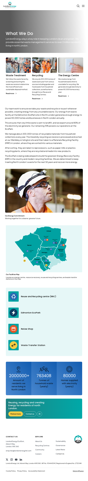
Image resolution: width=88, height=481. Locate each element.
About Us (38, 441)
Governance (60, 445)
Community (39, 450)
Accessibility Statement (36, 471)
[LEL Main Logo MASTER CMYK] (9, 2)
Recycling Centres (42, 445)
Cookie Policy (11, 471)
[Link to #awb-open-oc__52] (83, 8)
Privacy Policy (22, 471)
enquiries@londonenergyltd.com (18, 451)
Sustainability (61, 441)
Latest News (60, 449)
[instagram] (11, 459)
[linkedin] (21, 459)
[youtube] (16, 459)
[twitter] (7, 459)
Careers (38, 454)
